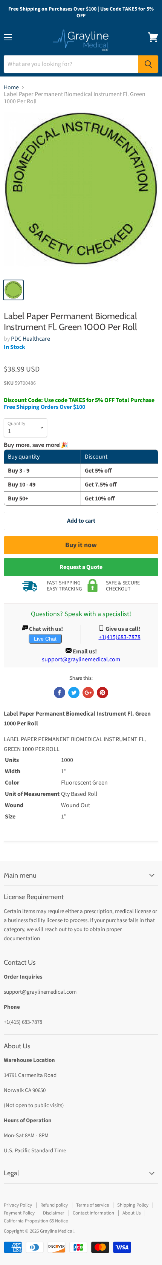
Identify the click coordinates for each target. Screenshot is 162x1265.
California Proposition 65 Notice (36, 1221)
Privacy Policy (18, 1205)
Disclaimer (53, 1213)
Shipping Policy (132, 1205)
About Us (131, 1213)
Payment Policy (19, 1213)
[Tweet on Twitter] (73, 692)
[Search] (148, 64)
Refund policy (54, 1205)
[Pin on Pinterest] (102, 692)
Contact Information (93, 1213)
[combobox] (71, 64)
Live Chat (45, 639)
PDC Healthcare (30, 339)
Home (11, 87)
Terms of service (92, 1205)
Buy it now (81, 545)
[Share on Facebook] (59, 692)
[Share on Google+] (88, 692)
